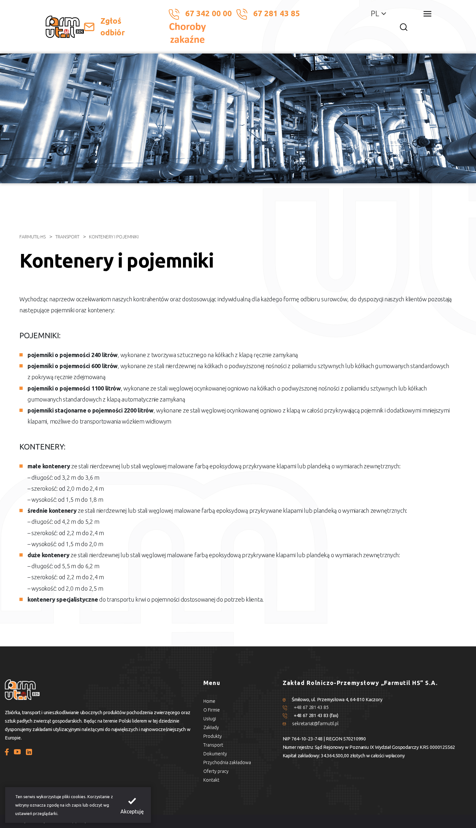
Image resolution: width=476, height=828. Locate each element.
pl (375, 13)
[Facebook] (7, 751)
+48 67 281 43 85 (311, 707)
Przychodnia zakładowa (227, 762)
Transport (67, 236)
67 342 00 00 (208, 13)
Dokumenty (215, 753)
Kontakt (211, 780)
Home (209, 701)
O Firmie (211, 710)
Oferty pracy (216, 771)
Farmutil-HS (32, 236)
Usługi (209, 718)
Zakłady (211, 727)
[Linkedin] (29, 751)
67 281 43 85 (276, 13)
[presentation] (132, 805)
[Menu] (427, 14)
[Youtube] (17, 751)
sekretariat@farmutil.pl (315, 723)
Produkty (212, 736)
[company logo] (65, 26)
